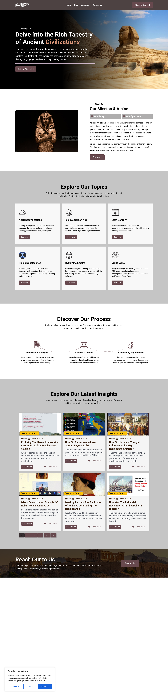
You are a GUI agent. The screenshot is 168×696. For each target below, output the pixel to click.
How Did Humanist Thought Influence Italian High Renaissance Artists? (124, 445)
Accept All (44, 686)
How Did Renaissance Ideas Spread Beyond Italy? (81, 444)
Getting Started (142, 5)
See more (24, 237)
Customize (15, 686)
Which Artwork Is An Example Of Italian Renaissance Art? (39, 504)
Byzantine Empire (29, 433)
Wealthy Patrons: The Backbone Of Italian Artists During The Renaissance (83, 505)
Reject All (30, 686)
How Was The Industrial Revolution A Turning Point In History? (125, 505)
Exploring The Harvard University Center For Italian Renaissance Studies (39, 445)
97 (47, 535)
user (25, 439)
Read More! (27, 467)
